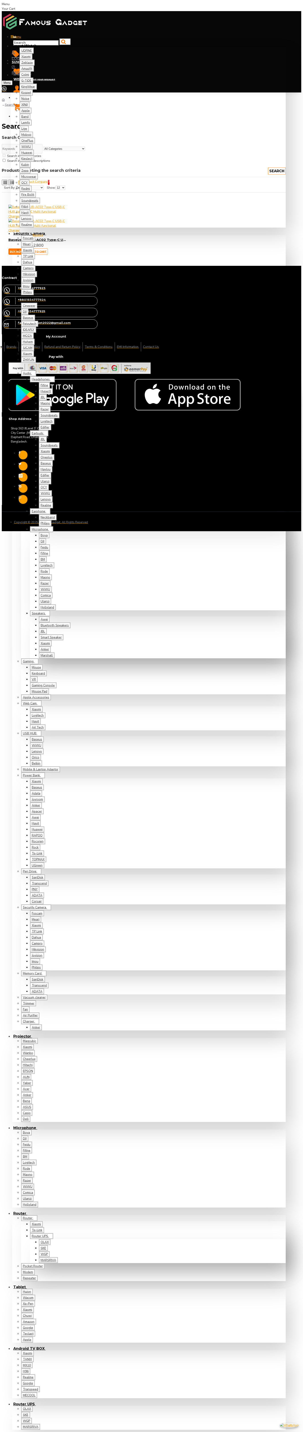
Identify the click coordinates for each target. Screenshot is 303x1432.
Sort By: (9, 188)
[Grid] (4, 182)
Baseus (38, 235)
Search (10, 105)
